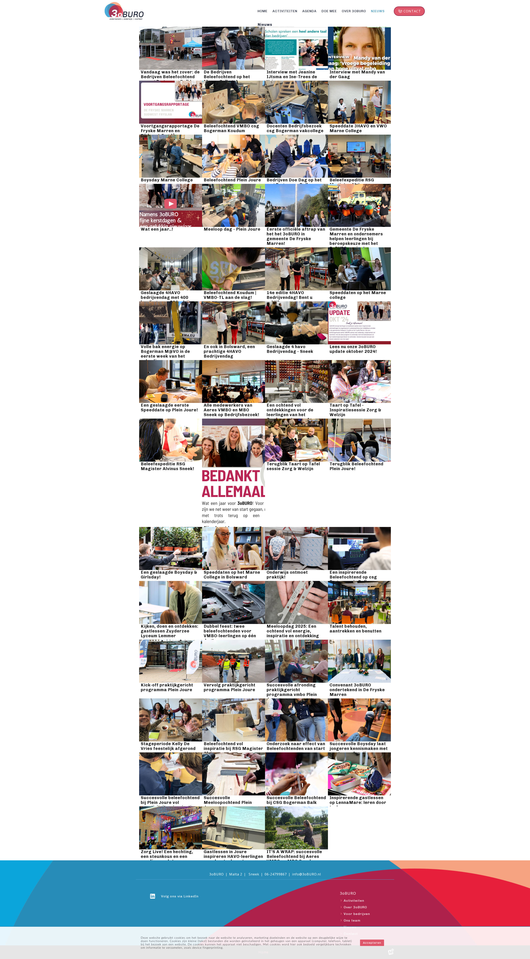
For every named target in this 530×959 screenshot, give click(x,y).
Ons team (352, 920)
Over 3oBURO (355, 907)
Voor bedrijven (357, 914)
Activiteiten (354, 901)
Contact (412, 11)
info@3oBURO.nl (306, 874)
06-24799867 (276, 874)
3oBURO (348, 893)
